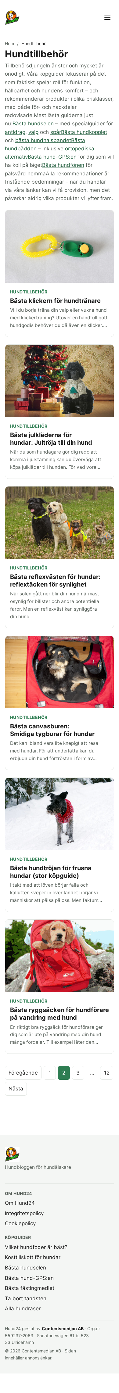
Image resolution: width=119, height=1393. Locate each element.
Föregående (23, 1073)
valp (33, 132)
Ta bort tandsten (25, 1298)
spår (55, 132)
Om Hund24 (20, 1203)
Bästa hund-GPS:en (52, 157)
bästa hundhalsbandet (43, 140)
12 (107, 1073)
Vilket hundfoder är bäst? (36, 1247)
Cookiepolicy (20, 1223)
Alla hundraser (23, 1308)
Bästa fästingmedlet (29, 1288)
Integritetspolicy (24, 1213)
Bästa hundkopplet (84, 132)
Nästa (16, 1089)
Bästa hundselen (33, 123)
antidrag (15, 132)
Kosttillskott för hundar (32, 1257)
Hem (9, 43)
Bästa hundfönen (63, 165)
